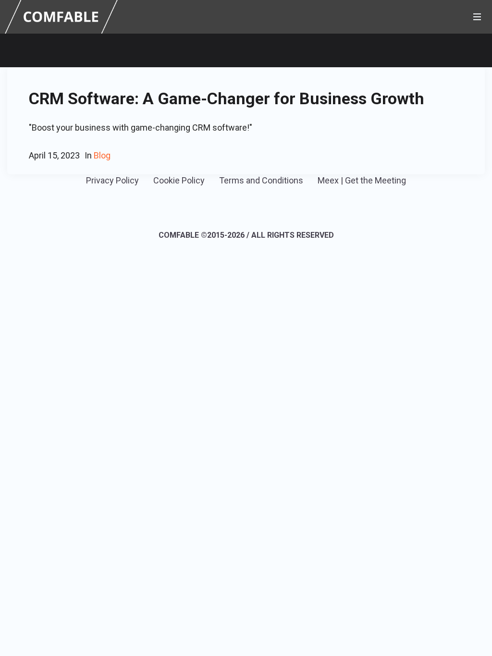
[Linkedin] (231, 208)
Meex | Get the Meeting (362, 180)
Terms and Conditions (261, 180)
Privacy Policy (112, 180)
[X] (259, 208)
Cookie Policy (179, 180)
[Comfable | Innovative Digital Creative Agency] (61, 16)
